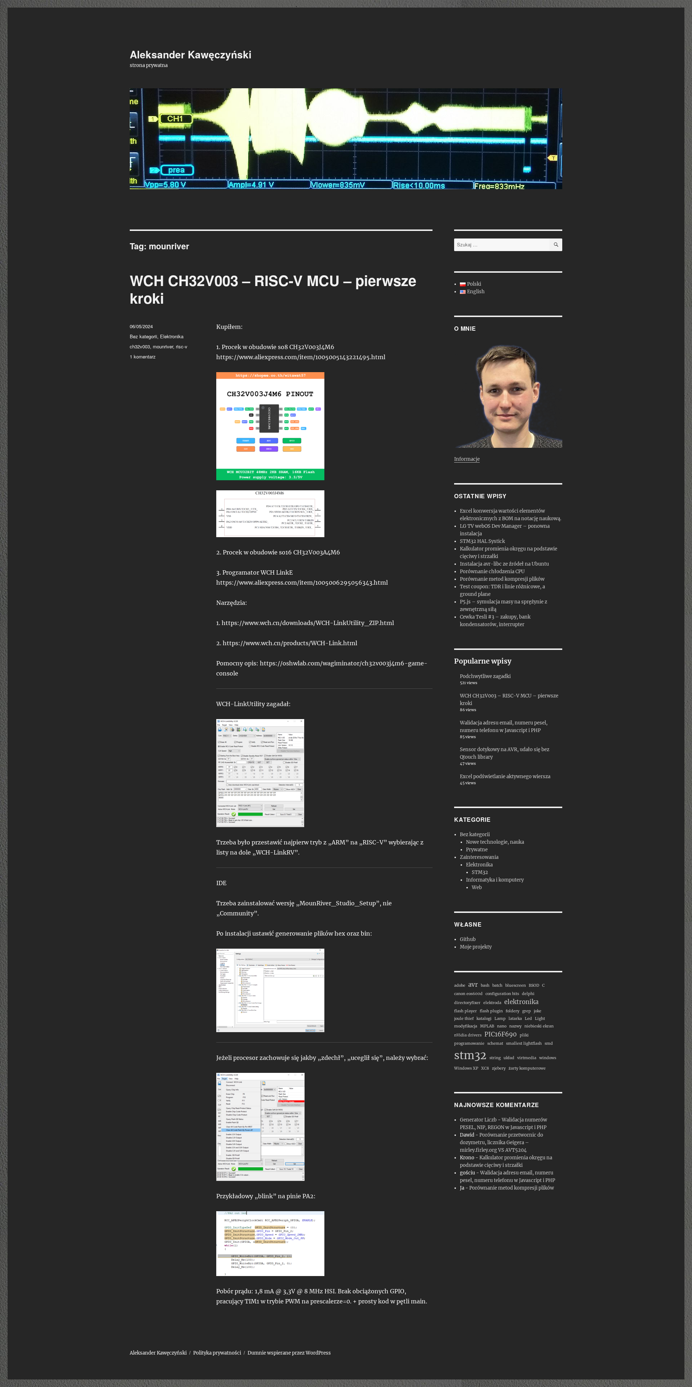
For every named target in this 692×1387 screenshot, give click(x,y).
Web (477, 887)
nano (501, 1026)
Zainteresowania (479, 857)
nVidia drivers (468, 1035)
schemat (495, 1043)
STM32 (480, 872)
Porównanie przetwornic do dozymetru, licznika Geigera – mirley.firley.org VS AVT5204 (501, 1142)
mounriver (163, 346)
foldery (512, 1011)
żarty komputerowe (527, 1068)
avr (473, 985)
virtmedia (526, 1058)
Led (528, 1018)
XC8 (485, 1068)
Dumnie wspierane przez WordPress (289, 1353)
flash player (465, 1011)
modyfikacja (465, 1026)
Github (468, 939)
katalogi (484, 1018)
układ (509, 1058)
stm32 (470, 1055)
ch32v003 (140, 346)
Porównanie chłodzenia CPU (492, 571)
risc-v (181, 346)
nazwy (515, 1026)
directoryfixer (467, 1002)
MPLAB (487, 1026)
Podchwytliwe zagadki (485, 676)
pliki (524, 1035)
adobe (459, 985)
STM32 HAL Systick (482, 541)
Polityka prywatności (217, 1353)
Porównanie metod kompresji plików (502, 579)
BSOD (534, 985)
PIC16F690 (500, 1034)
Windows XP (466, 1068)
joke (537, 1011)
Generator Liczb (478, 1120)
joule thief (464, 1018)
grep (526, 1011)
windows (547, 1058)
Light (540, 1018)
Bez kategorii (143, 336)
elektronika (521, 1002)
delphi (528, 993)
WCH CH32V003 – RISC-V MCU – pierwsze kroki (273, 289)
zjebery (499, 1068)
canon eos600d (468, 993)
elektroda (492, 1002)
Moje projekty (476, 947)
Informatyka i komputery (495, 880)
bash (485, 985)
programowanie (469, 1043)
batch (497, 985)
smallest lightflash (524, 1043)
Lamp (500, 1018)
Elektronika (171, 336)
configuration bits (502, 993)
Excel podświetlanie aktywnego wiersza (505, 776)
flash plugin (491, 1011)
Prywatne (477, 850)
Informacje (467, 459)
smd (549, 1043)
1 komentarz (143, 356)
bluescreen (515, 985)
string (495, 1058)
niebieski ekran (539, 1026)
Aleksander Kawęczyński (191, 54)
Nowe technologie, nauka (495, 842)
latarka (515, 1018)
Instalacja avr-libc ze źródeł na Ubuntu (504, 564)
